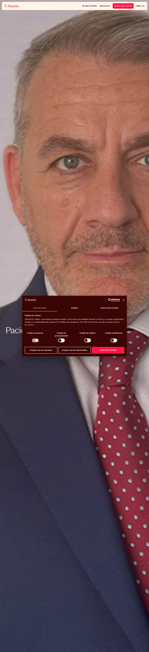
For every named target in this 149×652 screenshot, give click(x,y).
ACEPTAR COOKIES (108, 350)
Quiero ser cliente (123, 6)
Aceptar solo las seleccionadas (74, 350)
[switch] (61, 340)
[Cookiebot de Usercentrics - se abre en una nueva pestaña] (110, 300)
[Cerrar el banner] (123, 300)
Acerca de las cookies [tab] (109, 308)
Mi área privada (89, 6)
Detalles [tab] (74, 308)
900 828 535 (105, 6)
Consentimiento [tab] (39, 308)
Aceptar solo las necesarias (41, 350)
